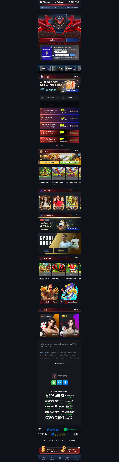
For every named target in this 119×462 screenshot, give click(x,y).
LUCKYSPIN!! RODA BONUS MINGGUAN (64, 7)
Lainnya (76, 76)
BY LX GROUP (72, 229)
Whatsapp (46, 2)
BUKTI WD (75, 2)
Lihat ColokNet (71, 90)
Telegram (60, 2)
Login (73, 40)
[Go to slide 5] (61, 145)
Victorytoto (45, 352)
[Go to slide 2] (57, 145)
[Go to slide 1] (56, 145)
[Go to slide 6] (62, 145)
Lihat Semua (59, 364)
